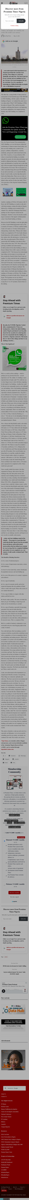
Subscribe (21, 21)
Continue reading (14, 25)
